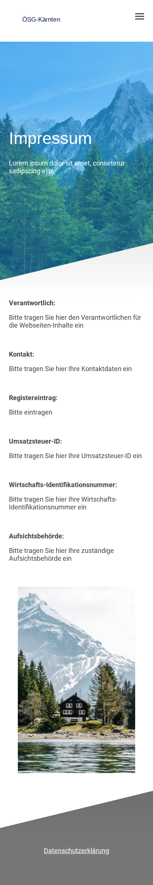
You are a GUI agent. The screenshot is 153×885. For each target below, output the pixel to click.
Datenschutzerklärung (76, 851)
